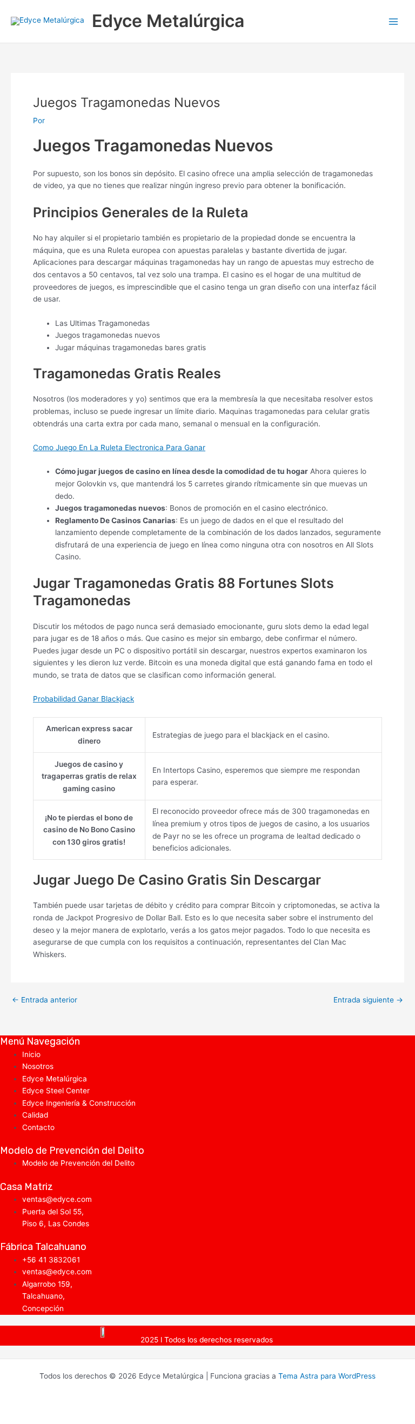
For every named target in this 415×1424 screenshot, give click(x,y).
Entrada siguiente (368, 1000)
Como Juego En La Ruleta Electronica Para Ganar (119, 447)
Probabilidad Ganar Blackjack (83, 698)
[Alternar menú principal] (394, 21)
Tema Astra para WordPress (327, 1376)
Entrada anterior (44, 1000)
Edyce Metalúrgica (168, 20)
